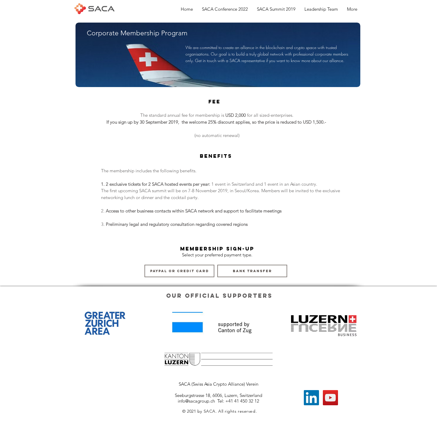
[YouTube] (330, 397)
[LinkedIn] (311, 397)
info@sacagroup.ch (196, 401)
